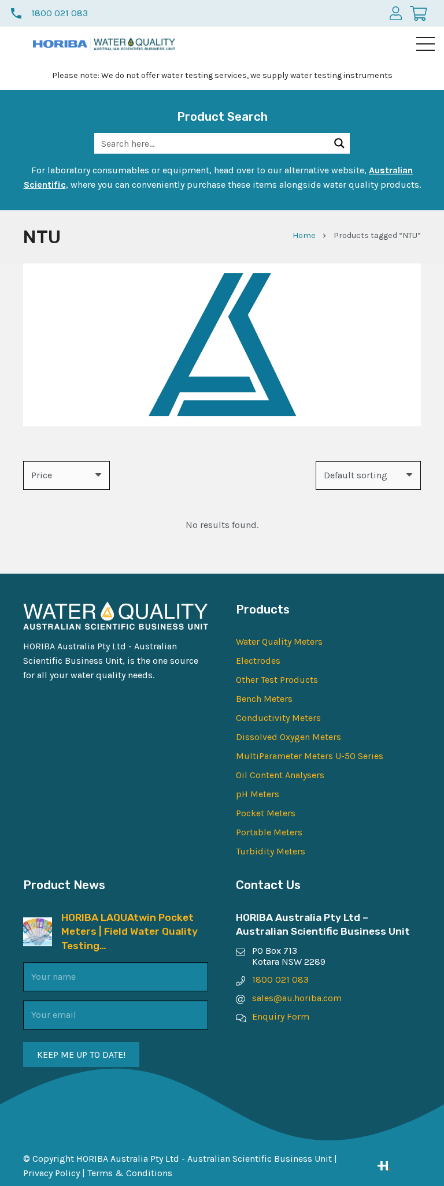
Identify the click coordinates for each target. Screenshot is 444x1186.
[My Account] (396, 13)
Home (304, 235)
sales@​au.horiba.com (297, 997)
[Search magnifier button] (339, 143)
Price (41, 475)
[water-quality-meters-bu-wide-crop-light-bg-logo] (134, 44)
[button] (425, 43)
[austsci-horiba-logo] (60, 44)
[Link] (399, 1165)
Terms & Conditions (129, 1173)
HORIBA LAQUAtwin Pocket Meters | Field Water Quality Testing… (129, 931)
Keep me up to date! (81, 1054)
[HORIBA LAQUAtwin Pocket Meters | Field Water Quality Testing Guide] (37, 924)
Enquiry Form (280, 1016)
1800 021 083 (280, 979)
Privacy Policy (51, 1173)
